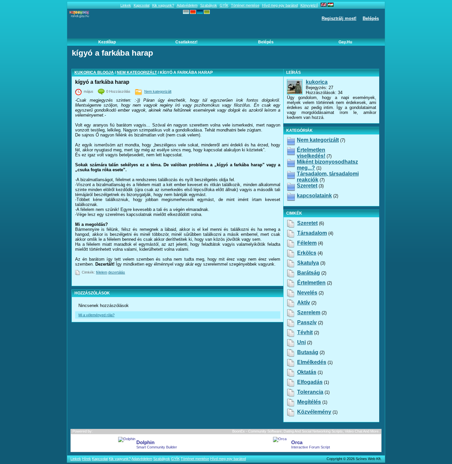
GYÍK (224, 5)
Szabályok (208, 5)
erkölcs (306, 253)
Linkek (125, 5)
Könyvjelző (309, 5)
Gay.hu (345, 42)
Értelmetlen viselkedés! (311, 153)
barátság (308, 273)
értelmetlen (311, 282)
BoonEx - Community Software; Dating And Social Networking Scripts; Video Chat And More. (306, 431)
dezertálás (116, 272)
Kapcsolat (142, 5)
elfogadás (310, 382)
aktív (303, 302)
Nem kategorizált (137, 72)
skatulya (308, 263)
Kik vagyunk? (163, 5)
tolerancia (310, 392)
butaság (307, 352)
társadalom (312, 233)
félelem (101, 272)
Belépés (371, 18)
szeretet (307, 223)
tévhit (305, 332)
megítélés (309, 402)
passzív (307, 322)
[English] (324, 5)
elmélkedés (311, 362)
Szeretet (307, 185)
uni (301, 342)
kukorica (317, 82)
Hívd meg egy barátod (280, 5)
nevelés (307, 292)
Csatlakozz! (186, 42)
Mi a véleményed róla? (96, 315)
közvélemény (314, 412)
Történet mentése (245, 5)
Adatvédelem (187, 5)
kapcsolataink (314, 195)
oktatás (306, 372)
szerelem (308, 312)
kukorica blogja (94, 72)
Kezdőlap (107, 42)
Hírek (86, 459)
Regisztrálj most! (339, 18)
